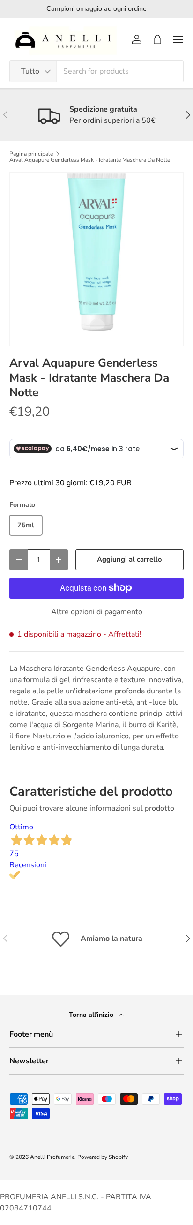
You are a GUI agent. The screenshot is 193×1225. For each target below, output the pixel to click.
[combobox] (96, 71)
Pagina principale (31, 154)
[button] (157, 39)
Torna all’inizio (92, 1014)
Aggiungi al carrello (129, 559)
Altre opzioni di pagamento (96, 612)
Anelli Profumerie (52, 1157)
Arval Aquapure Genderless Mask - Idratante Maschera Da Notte (89, 160)
